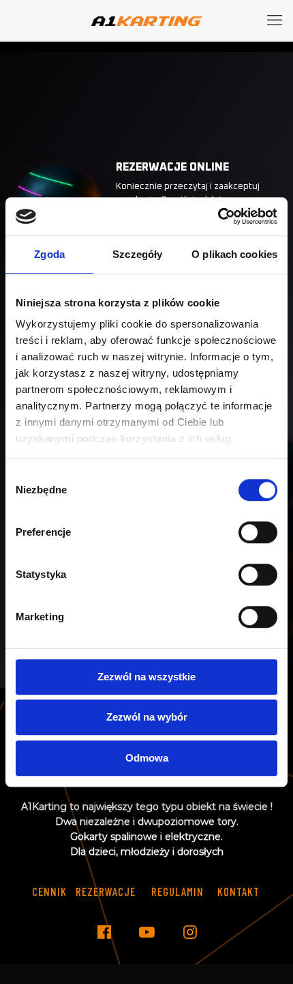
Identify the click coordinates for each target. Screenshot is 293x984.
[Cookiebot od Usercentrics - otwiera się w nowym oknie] (217, 216)
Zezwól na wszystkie (146, 676)
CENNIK (49, 891)
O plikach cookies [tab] (234, 254)
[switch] (257, 532)
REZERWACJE (106, 891)
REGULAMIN (177, 891)
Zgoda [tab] (49, 254)
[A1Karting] (146, 20)
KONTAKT (238, 891)
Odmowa (146, 758)
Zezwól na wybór (146, 717)
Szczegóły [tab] (137, 254)
